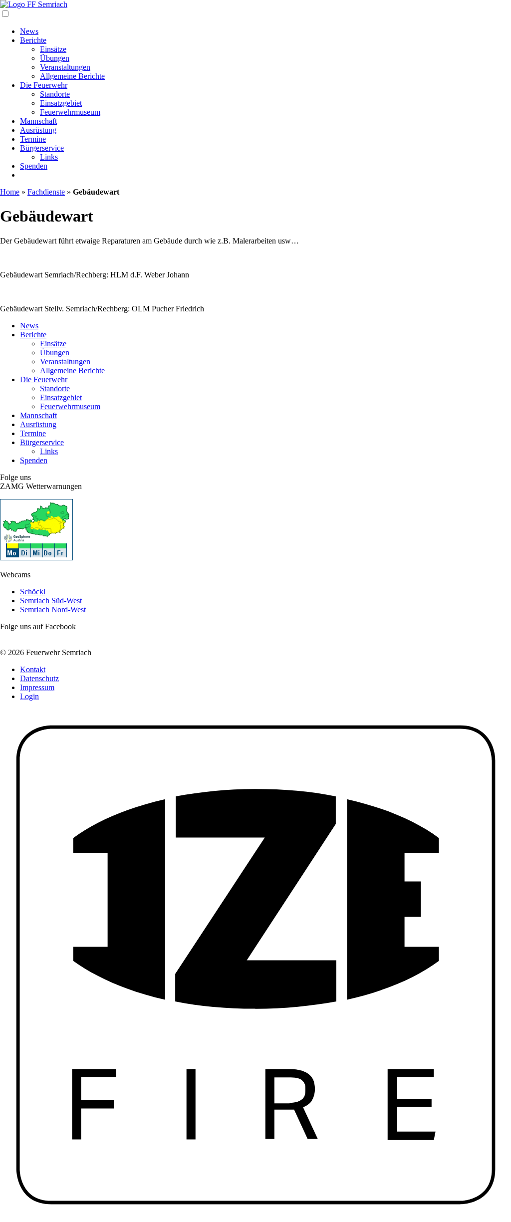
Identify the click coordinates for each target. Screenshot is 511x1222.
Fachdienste (46, 192)
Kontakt (32, 669)
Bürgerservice (42, 148)
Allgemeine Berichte (72, 76)
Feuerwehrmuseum (70, 112)
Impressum (37, 687)
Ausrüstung (38, 130)
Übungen (54, 58)
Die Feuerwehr (43, 85)
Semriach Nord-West (53, 609)
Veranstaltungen (65, 67)
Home (9, 192)
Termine (33, 139)
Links (49, 157)
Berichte (33, 40)
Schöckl (32, 591)
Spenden (33, 166)
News (29, 31)
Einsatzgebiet (61, 103)
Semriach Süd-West (51, 600)
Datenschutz (39, 678)
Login (29, 696)
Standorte (55, 94)
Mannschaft (38, 121)
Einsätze (53, 49)
